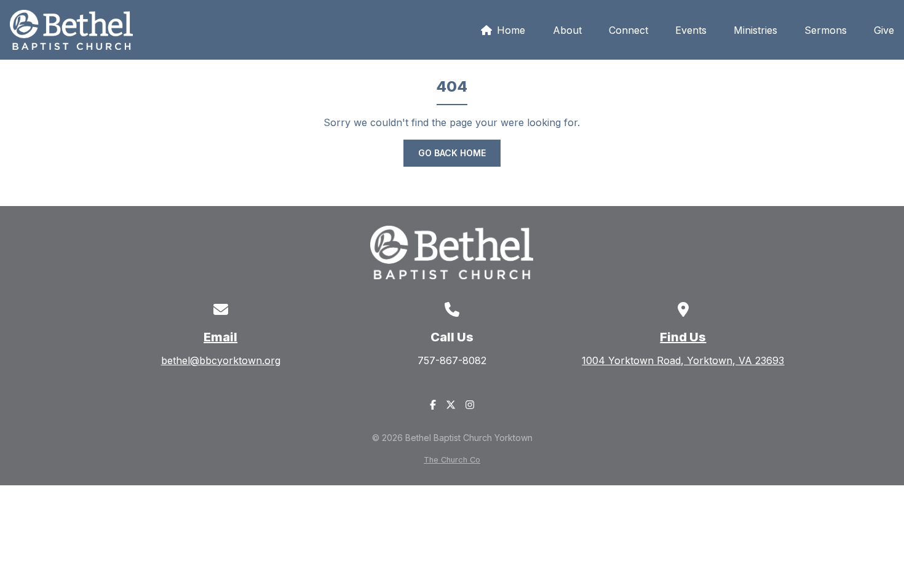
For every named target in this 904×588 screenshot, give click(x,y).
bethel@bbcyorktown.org (220, 360)
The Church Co (452, 459)
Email (220, 337)
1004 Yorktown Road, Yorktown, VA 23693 (683, 360)
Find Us (683, 337)
